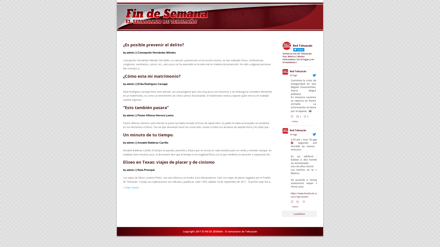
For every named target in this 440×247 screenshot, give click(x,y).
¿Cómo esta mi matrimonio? (152, 76)
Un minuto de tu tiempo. (148, 135)
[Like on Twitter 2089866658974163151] (305, 202)
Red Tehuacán (298, 71)
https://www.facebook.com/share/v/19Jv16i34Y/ (307, 195)
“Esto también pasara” (146, 107)
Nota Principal (146, 169)
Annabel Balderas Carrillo (152, 142)
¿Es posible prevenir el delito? (153, 45)
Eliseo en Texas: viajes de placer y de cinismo (169, 162)
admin (130, 52)
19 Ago (293, 134)
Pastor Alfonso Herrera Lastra (155, 115)
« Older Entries (131, 187)
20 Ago (293, 75)
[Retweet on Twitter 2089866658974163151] (298, 202)
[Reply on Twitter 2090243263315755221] (293, 117)
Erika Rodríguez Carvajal (152, 84)
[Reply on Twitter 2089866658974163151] (293, 202)
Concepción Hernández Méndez (157, 52)
